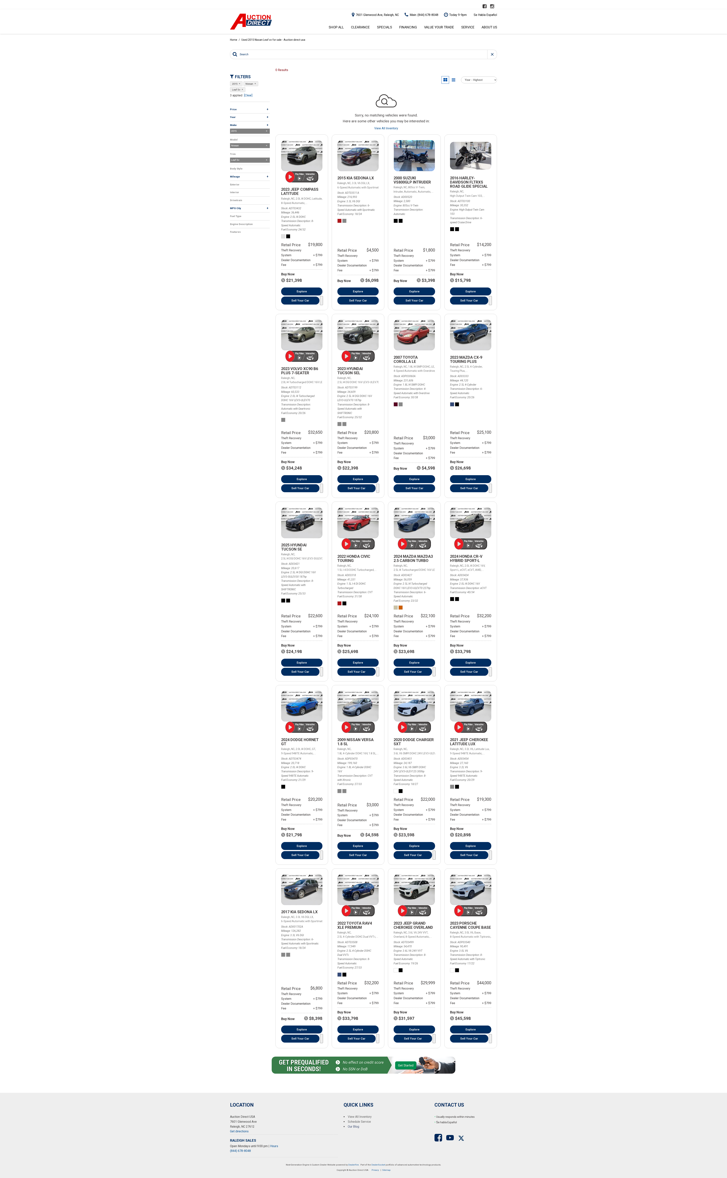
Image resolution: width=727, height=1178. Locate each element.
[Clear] (248, 95)
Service (467, 27)
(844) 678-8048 (240, 1151)
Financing (408, 27)
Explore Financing (321, 300)
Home (234, 39)
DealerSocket (378, 1165)
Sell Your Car (300, 300)
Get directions (239, 1131)
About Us (489, 27)
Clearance (360, 27)
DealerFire (353, 1165)
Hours (274, 1146)
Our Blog (353, 1126)
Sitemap (386, 1170)
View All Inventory (386, 128)
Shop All (336, 27)
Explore (302, 291)
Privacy (375, 1170)
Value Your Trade (439, 27)
